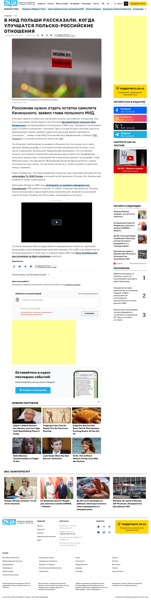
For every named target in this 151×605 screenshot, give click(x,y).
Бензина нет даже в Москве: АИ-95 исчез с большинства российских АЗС (125, 255)
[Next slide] (145, 9)
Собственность (117, 571)
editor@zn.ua (72, 545)
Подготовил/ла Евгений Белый (29, 274)
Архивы (40, 526)
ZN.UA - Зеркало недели (130, 168)
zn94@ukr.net (64, 540)
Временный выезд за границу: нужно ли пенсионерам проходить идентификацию (125, 277)
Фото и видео (62, 4)
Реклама (40, 533)
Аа (126, 3)
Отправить (90, 313)
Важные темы (11, 9)
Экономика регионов (10, 575)
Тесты (96, 4)
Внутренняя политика (11, 558)
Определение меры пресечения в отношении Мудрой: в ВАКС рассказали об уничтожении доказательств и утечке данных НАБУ (126, 295)
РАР (61, 138)
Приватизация (8, 571)
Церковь (79, 568)
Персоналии (43, 571)
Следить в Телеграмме (34, 390)
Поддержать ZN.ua (138, 3)
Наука (78, 558)
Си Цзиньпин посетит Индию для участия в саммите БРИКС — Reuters (124, 227)
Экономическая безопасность (50, 568)
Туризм (115, 568)
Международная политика (12, 561)
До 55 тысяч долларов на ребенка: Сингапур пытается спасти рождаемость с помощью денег (125, 241)
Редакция (40, 529)
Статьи (51, 4)
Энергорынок (8, 568)
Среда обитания (82, 564)
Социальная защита (46, 558)
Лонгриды (86, 4)
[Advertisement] (44, 342)
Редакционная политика (46, 536)
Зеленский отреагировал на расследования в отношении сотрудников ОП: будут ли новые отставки (126, 314)
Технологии (80, 561)
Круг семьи (116, 564)
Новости (41, 4)
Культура (79, 571)
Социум (115, 558)
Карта (39, 540)
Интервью (74, 4)
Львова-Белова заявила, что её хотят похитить (124, 214)
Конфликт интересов (47, 564)
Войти (119, 4)
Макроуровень (8, 564)
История (115, 561)
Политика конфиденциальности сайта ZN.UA (131, 597)
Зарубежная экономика (48, 561)
